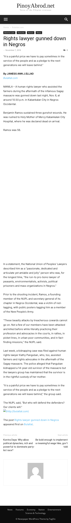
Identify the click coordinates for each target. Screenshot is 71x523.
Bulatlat (28, 424)
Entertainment (54, 509)
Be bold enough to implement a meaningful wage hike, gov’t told (52, 443)
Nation (30, 32)
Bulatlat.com (18, 27)
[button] (5, 19)
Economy (31, 509)
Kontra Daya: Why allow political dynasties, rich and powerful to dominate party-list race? (19, 445)
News (39, 32)
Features (21, 32)
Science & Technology (35, 513)
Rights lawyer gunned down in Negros (34, 41)
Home (6, 27)
